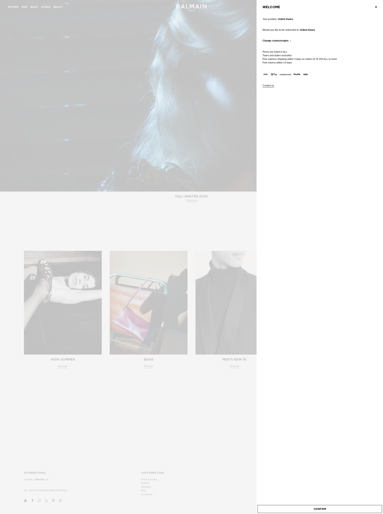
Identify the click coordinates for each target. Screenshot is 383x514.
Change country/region (275, 41)
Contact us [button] (268, 85)
